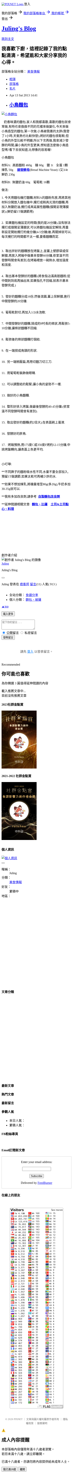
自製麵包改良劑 (49, 496)
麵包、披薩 (33, 599)
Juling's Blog (19, 28)
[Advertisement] (36, 946)
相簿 (12, 79)
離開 (22, 1469)
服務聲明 (42, 1423)
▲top (5, 606)
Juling (5, 563)
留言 (33, 584)
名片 (12, 88)
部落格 (14, 84)
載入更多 (8, 614)
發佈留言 (8, 637)
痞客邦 (24, 584)
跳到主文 (8, 39)
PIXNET (18, 1419)
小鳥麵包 (18, 104)
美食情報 (33, 71)
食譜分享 (32, 595)
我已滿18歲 (9, 1469)
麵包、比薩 (39, 504)
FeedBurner (45, 1182)
